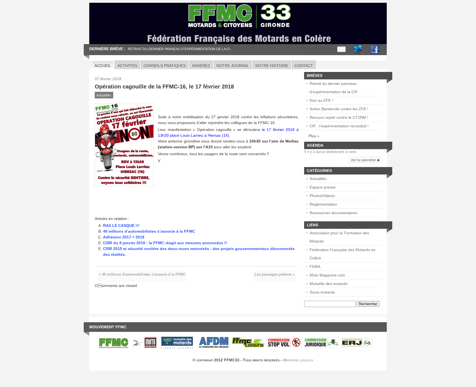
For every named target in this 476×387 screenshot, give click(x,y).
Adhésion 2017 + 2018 (123, 237)
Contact (303, 65)
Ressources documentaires (333, 213)
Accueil (102, 65)
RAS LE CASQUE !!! (121, 225)
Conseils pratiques (165, 65)
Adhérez (201, 65)
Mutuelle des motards (328, 283)
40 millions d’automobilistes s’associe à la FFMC (149, 231)
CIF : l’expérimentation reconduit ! (339, 126)
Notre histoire (271, 65)
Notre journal (233, 65)
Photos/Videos (322, 196)
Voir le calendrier (364, 159)
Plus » (314, 136)
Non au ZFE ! (321, 100)
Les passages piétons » (274, 274)
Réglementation (323, 204)
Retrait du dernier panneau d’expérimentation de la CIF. (334, 87)
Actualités (103, 95)
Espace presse (323, 187)
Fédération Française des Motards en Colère (342, 254)
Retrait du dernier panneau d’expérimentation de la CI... (180, 49)
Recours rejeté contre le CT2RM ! (339, 117)
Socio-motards (322, 292)
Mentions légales (298, 360)
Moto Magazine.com (327, 275)
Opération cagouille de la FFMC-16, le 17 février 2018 (164, 87)
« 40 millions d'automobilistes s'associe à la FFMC (142, 274)
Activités (127, 65)
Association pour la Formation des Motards (339, 237)
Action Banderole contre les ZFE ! (339, 109)
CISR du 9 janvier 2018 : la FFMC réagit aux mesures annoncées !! (165, 243)
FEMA (315, 266)
